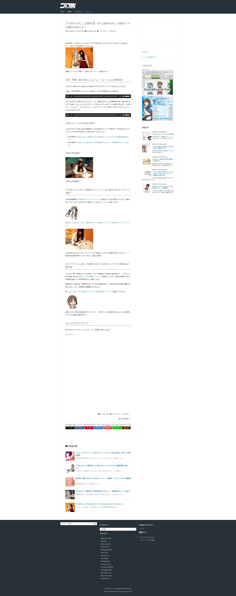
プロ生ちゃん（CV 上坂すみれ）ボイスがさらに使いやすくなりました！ (100, 504)
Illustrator (105, 555)
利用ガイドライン (106, 291)
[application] (98, 96)
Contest (105, 547)
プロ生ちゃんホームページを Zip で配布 (163, 134)
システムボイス (103, 31)
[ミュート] (123, 96)
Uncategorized (106, 570)
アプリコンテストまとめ (147, 537)
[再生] (68, 96)
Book (103, 541)
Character (105, 544)
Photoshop (105, 561)
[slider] (127, 96)
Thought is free (128, 591)
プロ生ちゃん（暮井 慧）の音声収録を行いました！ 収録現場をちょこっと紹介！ (103, 491)
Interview (104, 558)
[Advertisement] (98, 357)
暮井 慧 (88, 43)
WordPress (105, 578)
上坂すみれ (112, 31)
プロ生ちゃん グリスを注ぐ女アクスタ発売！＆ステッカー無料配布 (162, 187)
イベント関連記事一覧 (149, 57)
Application (106, 538)
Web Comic (106, 573)
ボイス (84, 330)
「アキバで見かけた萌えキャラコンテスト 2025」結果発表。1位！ (163, 147)
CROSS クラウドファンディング (89, 199)
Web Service (106, 576)
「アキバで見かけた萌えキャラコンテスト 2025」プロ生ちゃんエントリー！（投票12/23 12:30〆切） (163, 173)
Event (104, 552)
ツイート (95, 71)
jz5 (129, 419)
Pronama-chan (91, 31)
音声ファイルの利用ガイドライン (90, 276)
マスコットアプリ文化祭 (147, 540)
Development (106, 550)
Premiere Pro (106, 564)
